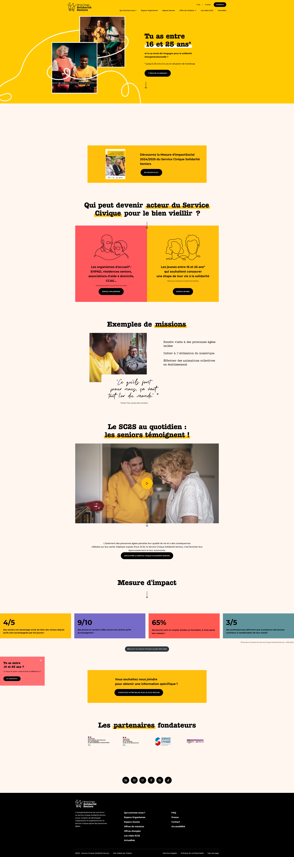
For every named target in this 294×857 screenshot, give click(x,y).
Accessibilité (178, 826)
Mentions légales (170, 853)
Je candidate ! (12, 679)
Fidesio (129, 853)
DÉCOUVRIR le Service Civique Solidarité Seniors (147, 556)
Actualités (222, 10)
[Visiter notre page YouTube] (159, 780)
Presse (208, 5)
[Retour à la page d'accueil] (79, 7)
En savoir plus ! (151, 172)
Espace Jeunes (168, 10)
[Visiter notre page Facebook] (151, 780)
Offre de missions (187, 10)
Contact (220, 5)
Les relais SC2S (207, 10)
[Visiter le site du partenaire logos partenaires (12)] (131, 741)
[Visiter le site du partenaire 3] (163, 741)
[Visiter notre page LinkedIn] (125, 780)
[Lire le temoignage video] (147, 483)
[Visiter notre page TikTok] (168, 780)
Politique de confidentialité (192, 853)
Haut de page (213, 853)
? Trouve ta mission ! (157, 73)
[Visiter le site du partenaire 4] (195, 741)
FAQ (198, 5)
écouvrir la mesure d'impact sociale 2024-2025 (147, 649)
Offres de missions (134, 826)
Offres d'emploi (132, 831)
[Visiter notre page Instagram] (134, 780)
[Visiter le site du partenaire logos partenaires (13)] (99, 741)
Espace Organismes (149, 10)
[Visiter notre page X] (142, 780)
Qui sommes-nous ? (128, 10)
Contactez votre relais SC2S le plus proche (139, 692)
